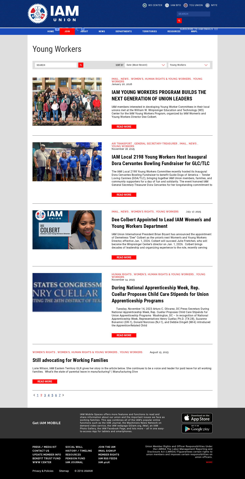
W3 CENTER (155, 5)
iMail (115, 79)
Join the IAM (107, 447)
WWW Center (41, 462)
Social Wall (74, 447)
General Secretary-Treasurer (155, 143)
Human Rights (122, 274)
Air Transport (122, 143)
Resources (174, 31)
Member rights (108, 454)
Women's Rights (142, 211)
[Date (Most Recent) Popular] (145, 64)
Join (67, 31)
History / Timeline (79, 450)
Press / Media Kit (44, 447)
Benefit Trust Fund (46, 458)
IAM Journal (74, 462)
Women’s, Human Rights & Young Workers (161, 79)
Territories (149, 31)
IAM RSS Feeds (107, 458)
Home (51, 31)
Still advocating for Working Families (70, 360)
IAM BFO (176, 5)
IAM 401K (104, 462)
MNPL (194, 31)
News (102, 31)
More (209, 462)
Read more (124, 126)
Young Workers (123, 146)
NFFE (214, 5)
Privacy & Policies (42, 471)
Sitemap (64, 471)
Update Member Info (46, 454)
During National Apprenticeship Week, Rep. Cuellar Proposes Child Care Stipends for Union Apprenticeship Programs (160, 294)
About (84, 31)
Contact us (40, 450)
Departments (124, 31)
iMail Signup (107, 450)
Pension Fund (75, 458)
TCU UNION (196, 5)
